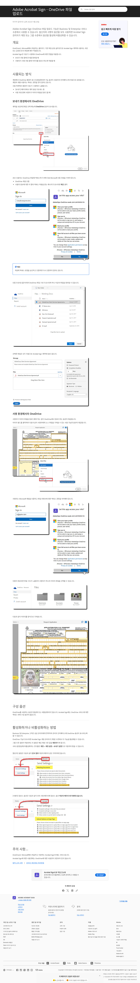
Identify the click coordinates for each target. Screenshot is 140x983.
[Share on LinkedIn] (72, 891)
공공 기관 (62, 931)
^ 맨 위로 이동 (123, 901)
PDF (4, 937)
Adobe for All (119, 953)
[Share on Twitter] (68, 891)
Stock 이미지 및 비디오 (9, 945)
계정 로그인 (119, 926)
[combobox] (102, 9)
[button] (8, 970)
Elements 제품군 (8, 942)
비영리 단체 (63, 928)
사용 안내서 (21, 909)
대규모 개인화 (35, 926)
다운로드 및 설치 (92, 928)
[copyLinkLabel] (77, 891)
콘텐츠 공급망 (35, 928)
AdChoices (134, 970)
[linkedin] (28, 970)
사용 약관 (98, 970)
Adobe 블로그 (120, 956)
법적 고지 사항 (18, 863)
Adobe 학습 (91, 934)
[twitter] (24, 970)
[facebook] (17, 970)
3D (4, 939)
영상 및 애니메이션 (8, 934)
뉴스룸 (118, 937)
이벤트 (118, 934)
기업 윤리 (118, 951)
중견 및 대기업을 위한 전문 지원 (97, 937)
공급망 (118, 945)
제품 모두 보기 (7, 948)
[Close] (99, 975)
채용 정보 (118, 931)
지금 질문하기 (51, 915)
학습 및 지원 (21, 905)
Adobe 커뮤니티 (92, 931)
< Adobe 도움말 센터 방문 (24, 900)
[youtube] (32, 970)
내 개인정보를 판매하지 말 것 (119, 970)
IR (116, 942)
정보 (117, 928)
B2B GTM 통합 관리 (37, 937)
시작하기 (20, 907)
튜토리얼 (20, 912)
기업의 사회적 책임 (121, 939)
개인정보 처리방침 (89, 970)
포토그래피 (6, 928)
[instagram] (21, 970)
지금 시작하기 (80, 915)
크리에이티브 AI (7, 926)
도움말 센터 (91, 926)
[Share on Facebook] (63, 891)
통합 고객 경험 (36, 931)
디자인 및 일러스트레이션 (10, 931)
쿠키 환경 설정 (106, 970)
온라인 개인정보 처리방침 (35, 863)
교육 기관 (62, 926)
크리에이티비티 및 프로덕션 (39, 934)
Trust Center (119, 948)
